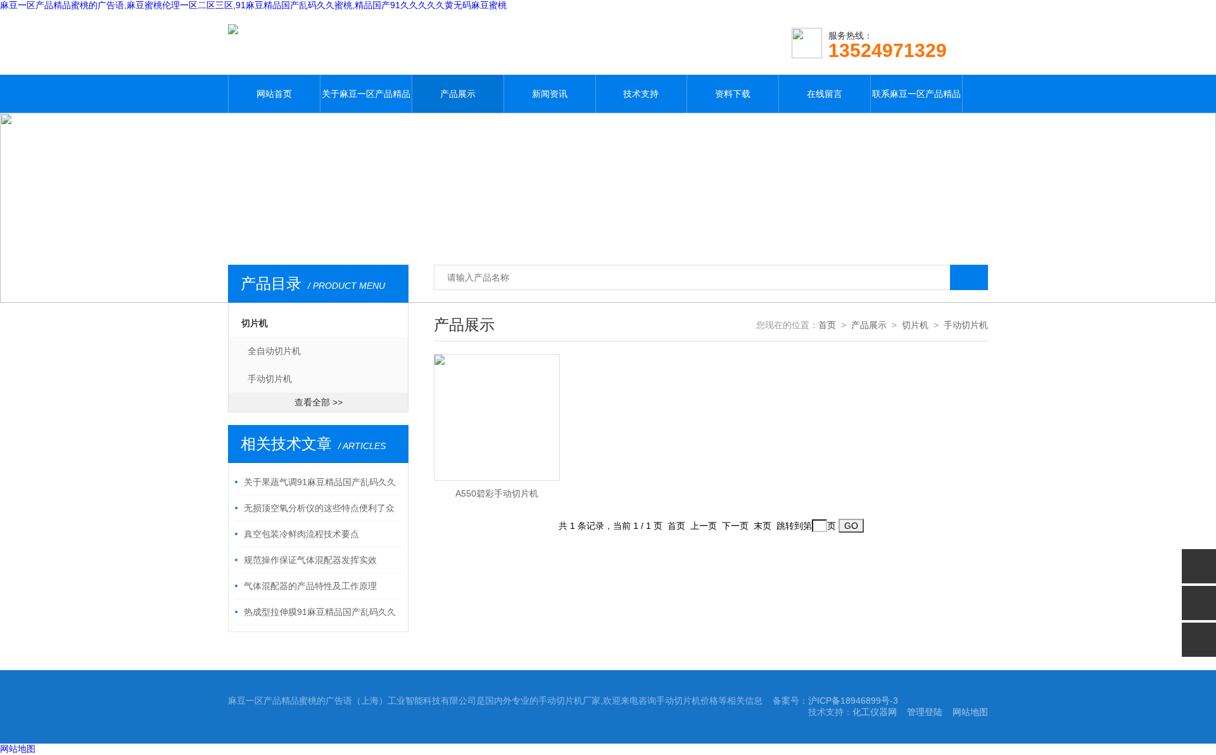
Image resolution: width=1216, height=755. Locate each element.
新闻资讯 (549, 94)
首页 (827, 325)
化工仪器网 (874, 712)
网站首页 (274, 94)
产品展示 (458, 94)
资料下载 (732, 94)
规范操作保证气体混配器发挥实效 (310, 560)
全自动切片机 (274, 351)
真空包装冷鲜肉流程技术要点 (301, 534)
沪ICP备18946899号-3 (853, 700)
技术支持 (641, 94)
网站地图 (970, 712)
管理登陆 (924, 712)
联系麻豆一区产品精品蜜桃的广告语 (916, 101)
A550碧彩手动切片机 (496, 493)
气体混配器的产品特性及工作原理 (310, 586)
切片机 (254, 323)
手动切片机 (270, 379)
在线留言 (824, 94)
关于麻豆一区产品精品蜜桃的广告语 (366, 101)
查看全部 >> (318, 402)
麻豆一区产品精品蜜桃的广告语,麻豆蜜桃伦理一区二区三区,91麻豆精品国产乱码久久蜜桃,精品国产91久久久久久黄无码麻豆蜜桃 (253, 5)
